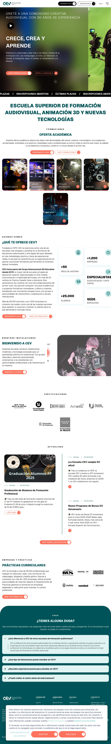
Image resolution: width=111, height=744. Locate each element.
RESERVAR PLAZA (65, 4)
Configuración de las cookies (19, 734)
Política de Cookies (56, 721)
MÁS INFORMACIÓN (38, 316)
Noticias (12, 485)
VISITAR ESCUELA (85, 4)
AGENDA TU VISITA (13, 372)
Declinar (71, 734)
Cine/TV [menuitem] (38, 703)
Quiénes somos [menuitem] (73, 703)
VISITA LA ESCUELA (44, 73)
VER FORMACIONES (17, 73)
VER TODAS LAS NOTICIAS (54, 542)
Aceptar (43, 734)
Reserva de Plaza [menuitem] (58, 703)
